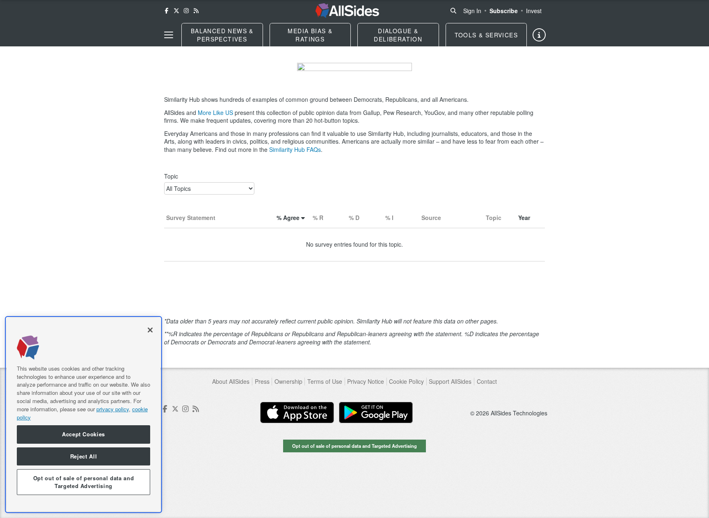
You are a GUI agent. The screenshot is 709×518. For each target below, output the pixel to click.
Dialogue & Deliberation (398, 35)
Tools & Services (486, 35)
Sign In (472, 11)
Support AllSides (450, 381)
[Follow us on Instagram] (186, 10)
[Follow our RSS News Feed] (196, 10)
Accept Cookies (83, 434)
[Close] (150, 330)
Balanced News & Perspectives (222, 35)
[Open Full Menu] (168, 34)
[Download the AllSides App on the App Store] (297, 412)
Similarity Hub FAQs (295, 149)
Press (262, 381)
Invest (534, 11)
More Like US (215, 112)
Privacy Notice (365, 381)
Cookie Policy (406, 381)
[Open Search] (453, 10)
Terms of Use (324, 381)
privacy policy (112, 409)
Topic (171, 176)
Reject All (83, 456)
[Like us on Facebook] (167, 10)
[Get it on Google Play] (376, 412)
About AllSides (230, 381)
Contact (487, 381)
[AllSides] (347, 11)
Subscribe (503, 11)
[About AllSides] (539, 35)
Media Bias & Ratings (310, 35)
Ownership (288, 381)
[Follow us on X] (176, 10)
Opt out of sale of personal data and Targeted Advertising (354, 445)
